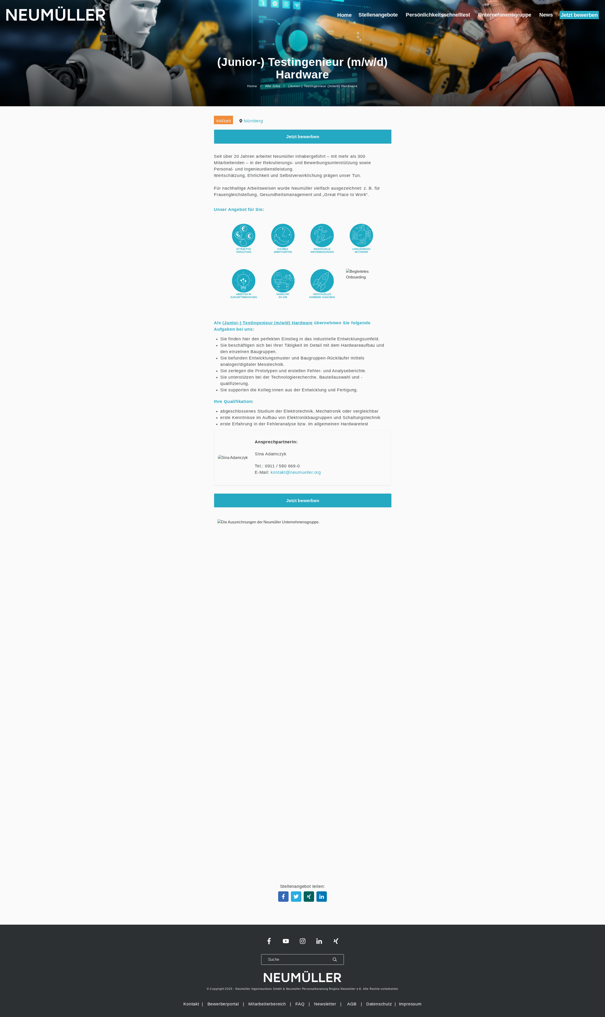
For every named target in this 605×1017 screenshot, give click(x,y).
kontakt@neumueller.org (296, 472)
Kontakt (191, 1004)
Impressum (410, 1004)
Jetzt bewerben (302, 136)
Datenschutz (379, 1004)
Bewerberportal (223, 1004)
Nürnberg (253, 121)
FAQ (299, 1004)
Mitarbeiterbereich (267, 1004)
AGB (352, 1004)
